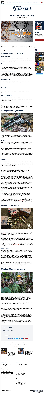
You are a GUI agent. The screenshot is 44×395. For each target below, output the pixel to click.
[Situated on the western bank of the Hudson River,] (37, 59)
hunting (20, 342)
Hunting (25, 17)
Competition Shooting (28, 2)
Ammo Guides (21, 2)
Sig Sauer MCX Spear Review (8, 373)
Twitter (15, 338)
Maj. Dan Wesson (15, 144)
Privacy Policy (34, 390)
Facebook (10, 338)
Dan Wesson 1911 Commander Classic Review (12, 349)
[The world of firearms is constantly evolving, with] (41, 63)
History (37, 391)
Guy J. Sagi (4, 44)
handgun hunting (15, 342)
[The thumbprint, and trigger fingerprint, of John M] (41, 59)
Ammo (34, 391)
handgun (10, 342)
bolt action (6, 342)
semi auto (20, 344)
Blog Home (9, 2)
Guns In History (15, 2)
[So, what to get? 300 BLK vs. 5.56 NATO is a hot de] (41, 54)
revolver (11, 344)
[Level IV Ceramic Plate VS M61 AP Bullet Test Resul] (41, 68)
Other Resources (35, 2)
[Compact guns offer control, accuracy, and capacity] (37, 54)
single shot (25, 344)
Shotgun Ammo (40, 392)
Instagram (41, 390)
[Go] (43, 44)
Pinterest (25, 338)
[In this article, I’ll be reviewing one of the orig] (37, 68)
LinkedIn (20, 338)
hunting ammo (24, 342)
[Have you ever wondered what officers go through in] (37, 63)
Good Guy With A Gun (28, 349)
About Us (30, 390)
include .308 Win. (21, 200)
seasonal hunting (16, 344)
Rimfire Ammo (41, 391)
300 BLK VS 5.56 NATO (6, 371)
